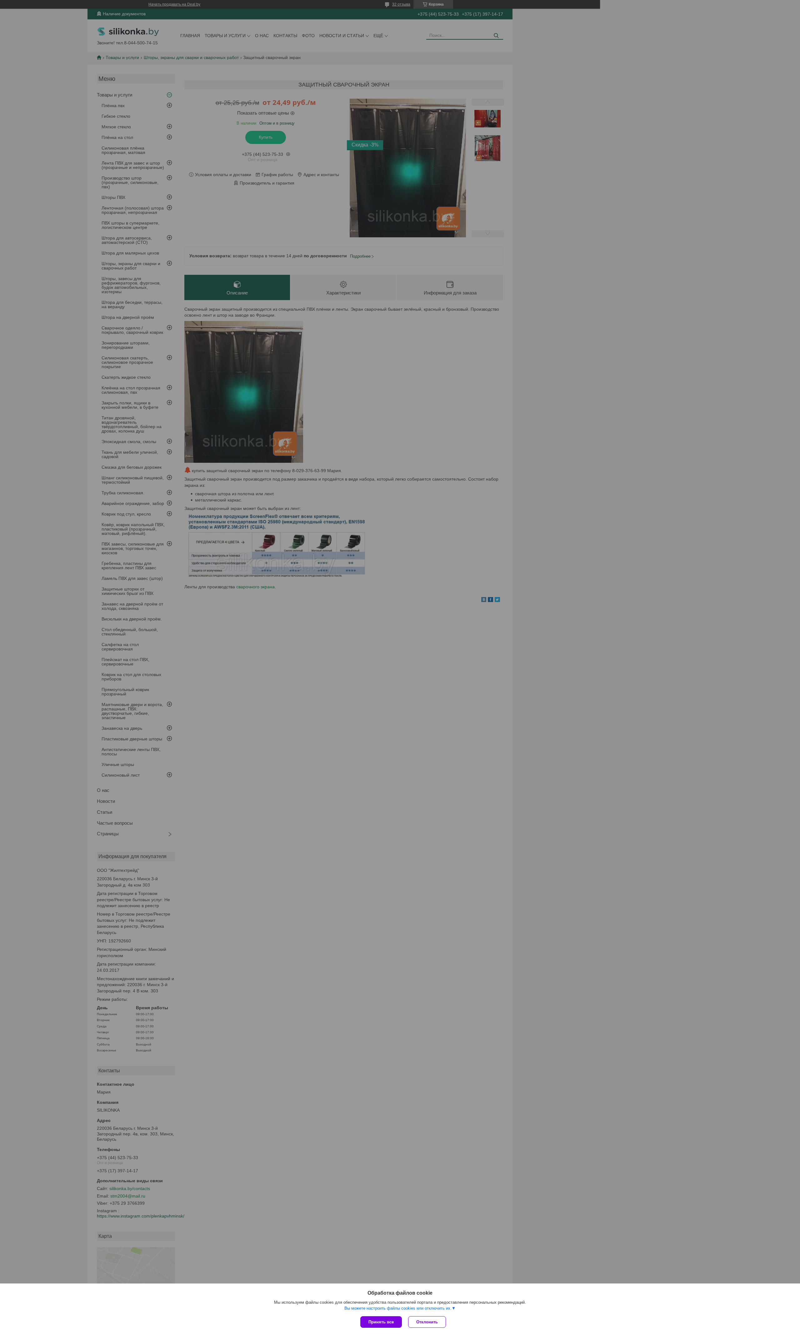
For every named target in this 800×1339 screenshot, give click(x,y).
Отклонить (427, 1322)
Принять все (381, 1322)
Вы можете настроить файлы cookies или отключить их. (398, 1308)
